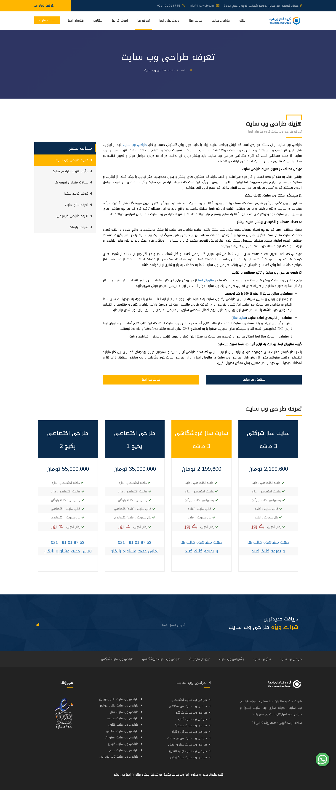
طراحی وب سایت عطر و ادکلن (187, 744)
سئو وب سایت (262, 659)
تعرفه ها (143, 21)
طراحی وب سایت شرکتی (117, 659)
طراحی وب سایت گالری (123, 724)
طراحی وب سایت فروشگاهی (161, 659)
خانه (242, 21)
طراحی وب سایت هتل (124, 712)
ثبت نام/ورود (42, 5)
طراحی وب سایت (135, 145)
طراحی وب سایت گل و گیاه (189, 732)
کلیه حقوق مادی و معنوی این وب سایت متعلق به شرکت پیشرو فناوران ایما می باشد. (168, 774)
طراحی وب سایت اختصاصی (189, 700)
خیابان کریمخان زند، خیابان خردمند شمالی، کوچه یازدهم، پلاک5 (261, 5)
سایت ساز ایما (151, 379)
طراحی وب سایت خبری (123, 750)
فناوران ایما (76, 21)
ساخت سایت (47, 20)
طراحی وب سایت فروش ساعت (187, 738)
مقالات (97, 21)
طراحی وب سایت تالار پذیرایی (118, 756)
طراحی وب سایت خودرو (123, 744)
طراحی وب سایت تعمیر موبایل (118, 699)
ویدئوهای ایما (169, 21)
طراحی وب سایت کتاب (192, 719)
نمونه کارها (120, 21)
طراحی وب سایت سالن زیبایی (188, 757)
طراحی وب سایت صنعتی (122, 731)
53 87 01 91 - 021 (169, 5)
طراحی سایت (221, 21)
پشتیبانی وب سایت (231, 659)
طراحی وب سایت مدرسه (122, 718)
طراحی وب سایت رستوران (121, 737)
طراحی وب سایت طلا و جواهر (119, 705)
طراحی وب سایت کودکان (191, 725)
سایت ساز (195, 21)
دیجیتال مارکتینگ (199, 659)
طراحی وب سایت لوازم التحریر (188, 751)
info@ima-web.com (202, 5)
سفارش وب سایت (254, 379)
